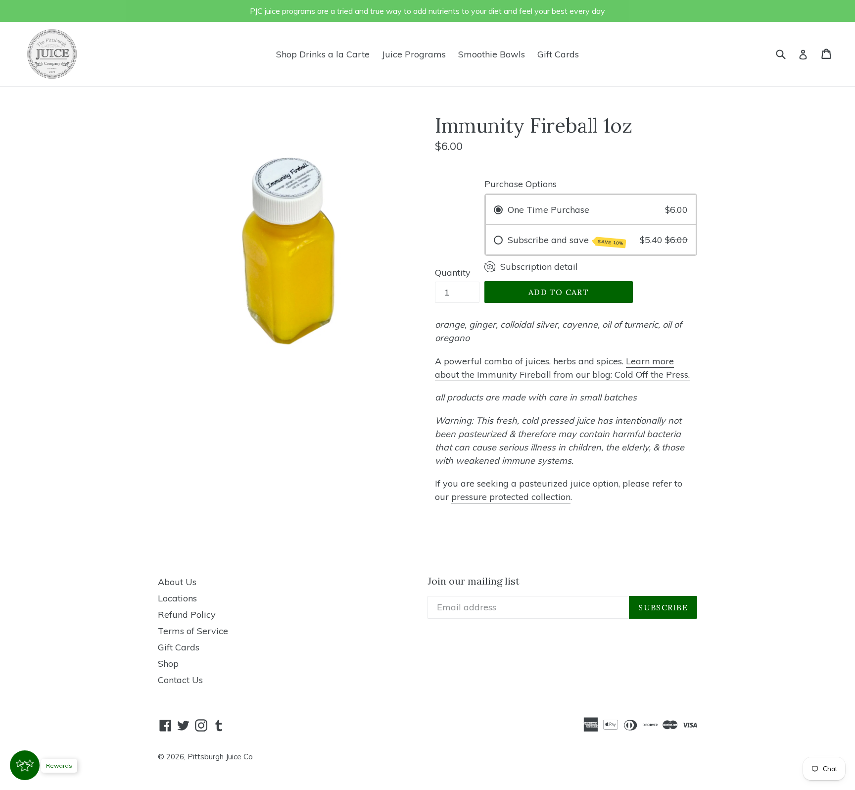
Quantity (453, 272)
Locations (177, 598)
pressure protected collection (510, 496)
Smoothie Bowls (491, 54)
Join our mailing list (474, 581)
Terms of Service (193, 631)
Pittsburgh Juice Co (220, 756)
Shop (168, 663)
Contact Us (180, 680)
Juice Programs (414, 54)
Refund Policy (187, 614)
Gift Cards (558, 54)
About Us (177, 582)
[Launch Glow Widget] (25, 765)
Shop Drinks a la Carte (323, 54)
